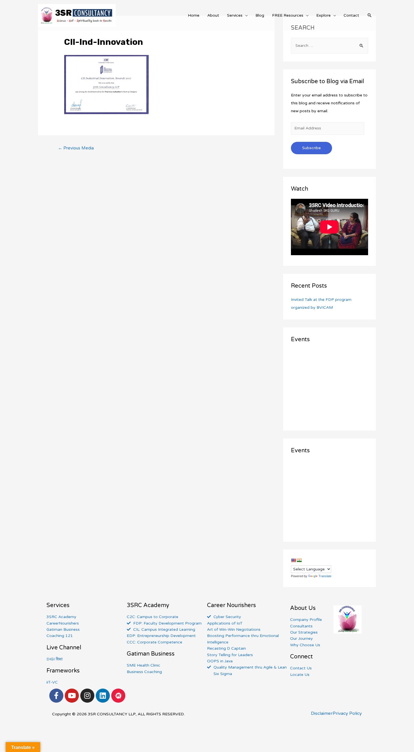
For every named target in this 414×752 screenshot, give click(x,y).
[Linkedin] (103, 696)
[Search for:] (329, 45)
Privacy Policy (347, 713)
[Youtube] (72, 696)
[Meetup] (118, 696)
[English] (293, 560)
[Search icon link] (369, 15)
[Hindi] (299, 560)
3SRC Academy (148, 605)
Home (193, 15)
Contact (351, 15)
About (213, 15)
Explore (323, 15)
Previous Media (76, 148)
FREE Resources (287, 15)
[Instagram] (87, 696)
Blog (259, 15)
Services (234, 15)
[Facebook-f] (56, 696)
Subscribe (311, 147)
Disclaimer (322, 713)
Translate (325, 576)
